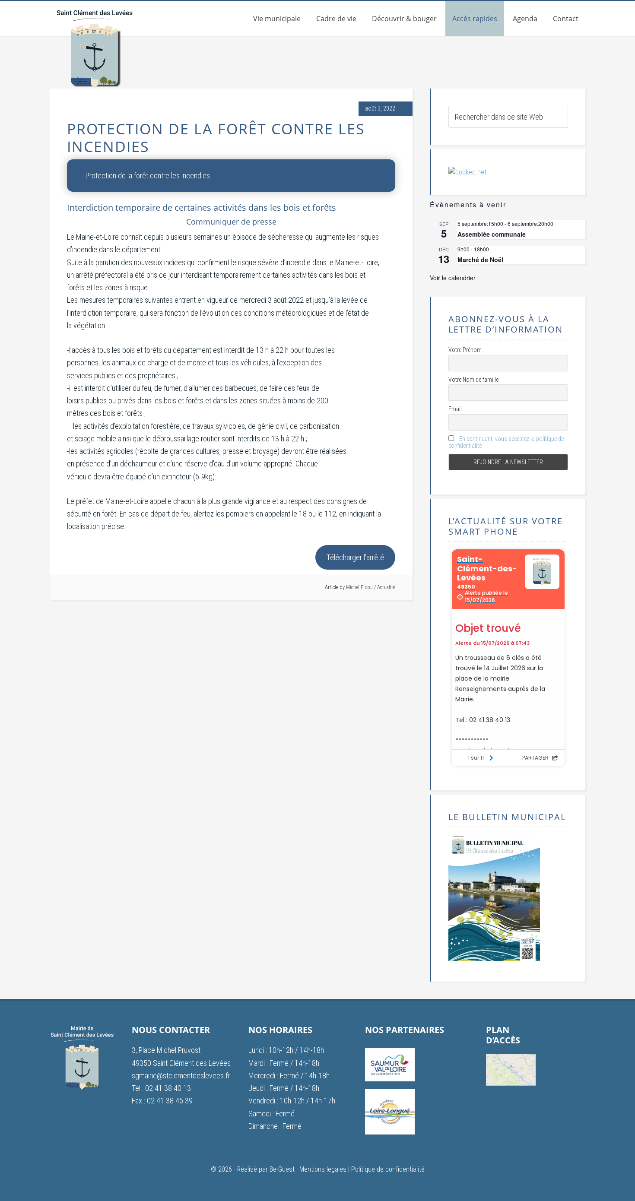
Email (455, 409)
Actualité (386, 587)
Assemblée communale (491, 234)
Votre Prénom (465, 349)
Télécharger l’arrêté (355, 557)
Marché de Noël (480, 259)
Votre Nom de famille (473, 379)
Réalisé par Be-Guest (266, 1169)
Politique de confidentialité (388, 1169)
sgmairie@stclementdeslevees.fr (181, 1075)
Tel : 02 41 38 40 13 (161, 1088)
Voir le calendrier (453, 277)
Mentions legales (322, 1169)
